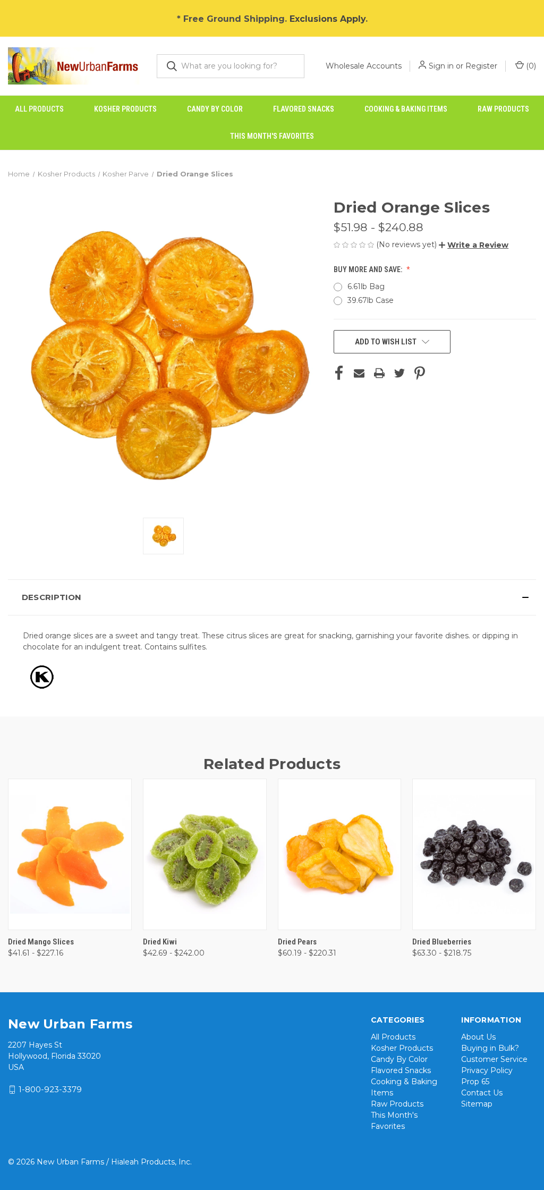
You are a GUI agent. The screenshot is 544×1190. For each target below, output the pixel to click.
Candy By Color (215, 109)
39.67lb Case (370, 300)
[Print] (379, 373)
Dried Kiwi (160, 942)
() (530, 66)
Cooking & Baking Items (405, 109)
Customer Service (494, 1059)
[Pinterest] (419, 373)
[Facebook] (339, 373)
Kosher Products (125, 109)
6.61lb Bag (366, 286)
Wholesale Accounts (364, 66)
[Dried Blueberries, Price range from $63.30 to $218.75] (474, 854)
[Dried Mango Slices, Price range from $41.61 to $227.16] (70, 854)
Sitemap (476, 1104)
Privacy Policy (487, 1070)
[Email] (359, 373)
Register (481, 66)
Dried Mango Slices (41, 942)
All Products (39, 109)
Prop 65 (475, 1081)
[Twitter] (399, 373)
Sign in (441, 66)
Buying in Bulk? (490, 1048)
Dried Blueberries (441, 942)
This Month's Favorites (272, 136)
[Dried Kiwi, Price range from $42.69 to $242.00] (205, 854)
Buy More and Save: (369, 269)
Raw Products (503, 109)
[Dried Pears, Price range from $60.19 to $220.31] (340, 854)
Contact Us (482, 1093)
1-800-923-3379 (50, 1089)
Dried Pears (297, 942)
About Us (478, 1037)
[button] (473, 245)
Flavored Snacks (303, 109)
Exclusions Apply (328, 19)
